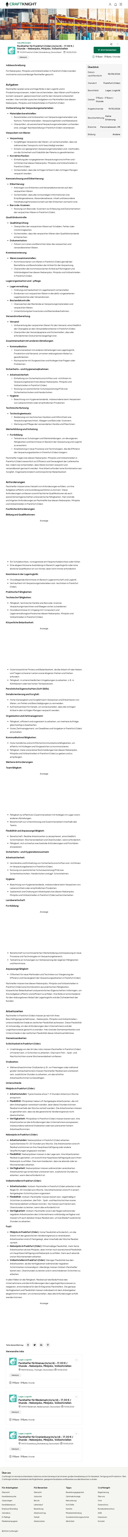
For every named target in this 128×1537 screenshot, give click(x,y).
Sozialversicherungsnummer (77, 1517)
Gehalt (37, 1517)
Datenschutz (103, 1504)
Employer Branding (10, 1509)
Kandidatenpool (8, 1504)
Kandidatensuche (9, 1496)
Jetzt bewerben (108, 50)
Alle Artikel (70, 1521)
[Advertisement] (44, 539)
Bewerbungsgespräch (75, 1492)
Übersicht (6, 1492)
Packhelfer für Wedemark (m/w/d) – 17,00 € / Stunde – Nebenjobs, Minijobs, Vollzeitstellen (44, 1401)
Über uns (101, 1496)
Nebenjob (23, 57)
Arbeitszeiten (39, 1521)
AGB (100, 1513)
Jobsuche (38, 1496)
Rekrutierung (71, 1500)
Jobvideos (6, 1513)
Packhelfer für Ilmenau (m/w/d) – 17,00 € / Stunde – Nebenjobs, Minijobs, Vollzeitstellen (44, 1364)
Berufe (37, 1500)
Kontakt (101, 1521)
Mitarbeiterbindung (74, 1513)
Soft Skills (70, 1504)
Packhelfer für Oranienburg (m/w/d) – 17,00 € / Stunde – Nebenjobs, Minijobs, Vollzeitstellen (45, 1438)
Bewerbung (38, 1509)
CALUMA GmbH (24, 43)
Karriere (69, 1509)
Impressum (102, 1517)
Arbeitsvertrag (40, 1513)
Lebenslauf (38, 1504)
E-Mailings (6, 1517)
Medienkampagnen (10, 1521)
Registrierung (103, 1492)
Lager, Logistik (25, 1359)
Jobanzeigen (7, 1500)
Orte (100, 1500)
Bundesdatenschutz (106, 1509)
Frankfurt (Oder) (112, 83)
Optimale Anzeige (73, 1496)
